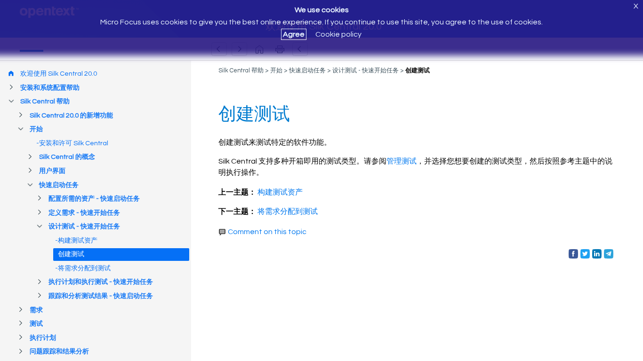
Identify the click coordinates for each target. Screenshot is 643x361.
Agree (294, 34)
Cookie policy (338, 34)
